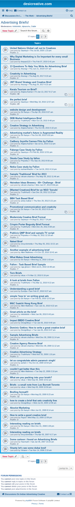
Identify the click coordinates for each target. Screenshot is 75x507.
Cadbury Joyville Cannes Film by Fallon (31, 141)
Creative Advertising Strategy (25, 352)
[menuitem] (9, 11)
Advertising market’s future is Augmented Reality (36, 133)
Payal (23, 417)
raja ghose (25, 267)
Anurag (24, 69)
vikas (23, 275)
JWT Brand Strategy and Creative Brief (30, 82)
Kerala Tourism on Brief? (23, 89)
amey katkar (26, 201)
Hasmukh (25, 442)
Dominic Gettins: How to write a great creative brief (37, 327)
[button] (45, 37)
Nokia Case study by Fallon (24, 167)
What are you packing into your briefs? (31, 377)
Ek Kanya (25, 112)
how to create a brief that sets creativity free (33, 400)
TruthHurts (25, 121)
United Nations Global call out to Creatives (33, 48)
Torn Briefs (16, 273)
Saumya (24, 50)
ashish (24, 363)
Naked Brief (16, 241)
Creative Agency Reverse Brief (26, 343)
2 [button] (41, 36)
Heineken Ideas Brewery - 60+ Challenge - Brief (35, 182)
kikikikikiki (17, 26)
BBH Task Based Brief (21, 198)
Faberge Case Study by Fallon (26, 150)
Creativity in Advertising (23, 73)
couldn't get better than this (25, 369)
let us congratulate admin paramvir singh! (32, 360)
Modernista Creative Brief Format (28, 217)
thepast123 (25, 62)
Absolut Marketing (20, 408)
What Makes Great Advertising (26, 257)
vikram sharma (27, 176)
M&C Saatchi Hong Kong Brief (26, 303)
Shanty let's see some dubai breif (28, 448)
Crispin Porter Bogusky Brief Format (29, 224)
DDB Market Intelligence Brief (26, 118)
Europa (24, 291)
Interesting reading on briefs (25, 423)
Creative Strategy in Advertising (27, 125)
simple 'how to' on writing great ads (29, 296)
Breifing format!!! (19, 392)
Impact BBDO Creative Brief (25, 320)
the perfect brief (18, 99)
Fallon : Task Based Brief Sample (28, 264)
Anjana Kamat (27, 92)
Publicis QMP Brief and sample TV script (32, 233)
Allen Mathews (27, 252)
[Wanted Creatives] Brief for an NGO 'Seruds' (34, 190)
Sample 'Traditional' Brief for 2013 (28, 174)
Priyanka (24, 161)
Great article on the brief (23, 312)
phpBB (28, 500)
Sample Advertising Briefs (24, 335)
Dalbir (33, 26)
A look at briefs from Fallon (25, 280)
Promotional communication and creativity (33, 207)
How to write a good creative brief (28, 415)
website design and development (28, 109)
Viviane (24, 450)
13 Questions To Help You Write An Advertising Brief (38, 66)
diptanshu (26, 26)
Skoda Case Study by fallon (25, 158)
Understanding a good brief (25, 289)
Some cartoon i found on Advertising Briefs (33, 439)
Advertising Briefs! (15, 22)
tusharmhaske (27, 169)
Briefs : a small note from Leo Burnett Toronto (35, 384)
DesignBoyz (26, 323)
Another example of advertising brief (29, 250)
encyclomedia (27, 244)
